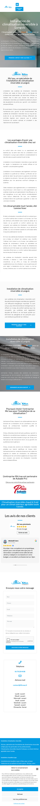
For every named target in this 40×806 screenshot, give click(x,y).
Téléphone (20, 666)
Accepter (20, 789)
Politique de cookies (19, 803)
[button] (37, 769)
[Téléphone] (20, 662)
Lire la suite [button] (7, 560)
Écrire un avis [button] (23, 533)
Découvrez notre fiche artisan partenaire (20, 482)
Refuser (20, 794)
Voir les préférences (20, 799)
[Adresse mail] (20, 675)
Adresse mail (20, 680)
